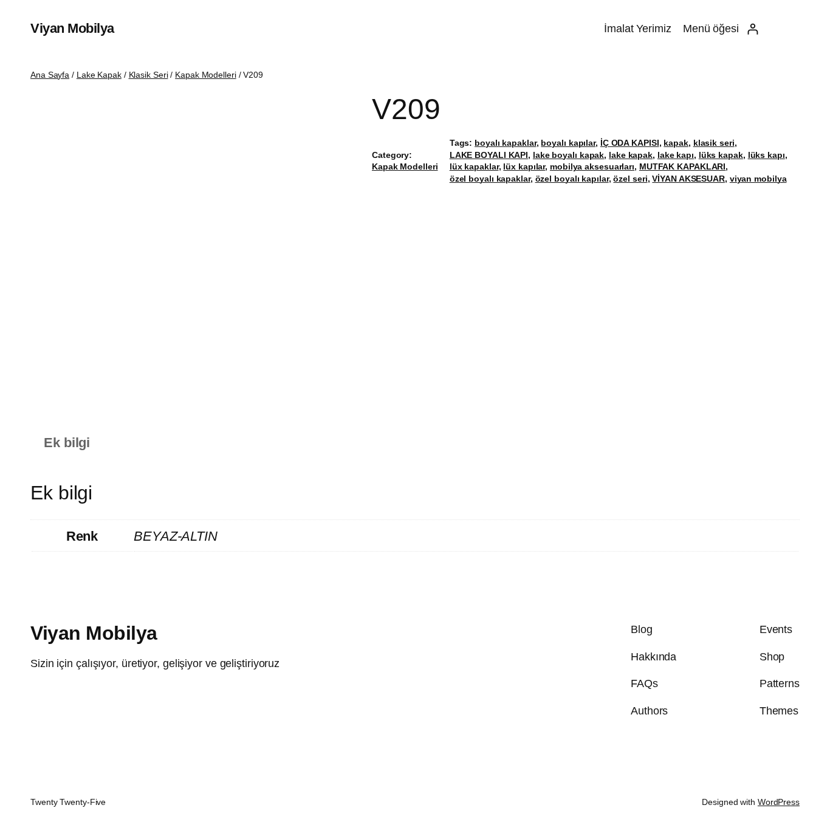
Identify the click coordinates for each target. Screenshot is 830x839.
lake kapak (631, 155)
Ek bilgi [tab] (67, 442)
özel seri (630, 178)
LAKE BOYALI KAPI (489, 155)
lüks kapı (766, 155)
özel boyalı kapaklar (490, 178)
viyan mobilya (758, 178)
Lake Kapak (99, 75)
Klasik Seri (148, 75)
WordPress (779, 802)
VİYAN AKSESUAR (688, 178)
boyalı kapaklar (506, 143)
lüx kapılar (524, 166)
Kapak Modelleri (205, 75)
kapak (676, 143)
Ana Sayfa (49, 75)
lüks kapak (721, 155)
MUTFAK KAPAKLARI (682, 166)
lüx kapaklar (474, 166)
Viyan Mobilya (72, 28)
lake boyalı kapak (568, 155)
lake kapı (675, 155)
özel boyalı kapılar (572, 178)
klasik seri (714, 143)
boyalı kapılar (568, 143)
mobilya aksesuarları (592, 166)
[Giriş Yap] (752, 29)
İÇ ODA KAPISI (629, 143)
